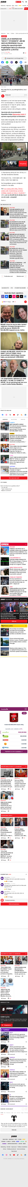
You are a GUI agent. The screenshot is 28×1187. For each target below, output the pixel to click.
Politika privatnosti (11, 1149)
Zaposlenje (14, 1151)
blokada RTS (5, 287)
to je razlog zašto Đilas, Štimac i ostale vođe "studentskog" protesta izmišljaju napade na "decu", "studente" (13, 191)
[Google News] (25, 296)
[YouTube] (17, 296)
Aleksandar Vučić (18, 114)
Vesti (8, 33)
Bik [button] (5, 1112)
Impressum (14, 1146)
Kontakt (8, 1146)
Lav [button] (15, 1112)
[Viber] (2, 296)
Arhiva (4, 1149)
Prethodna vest (8, 276)
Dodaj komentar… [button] (10, 900)
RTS (12, 287)
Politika (12, 33)
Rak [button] (12, 1112)
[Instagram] (14, 296)
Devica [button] (18, 1112)
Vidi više (14, 1130)
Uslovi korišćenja (21, 1149)
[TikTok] (21, 296)
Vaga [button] (22, 1112)
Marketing (3, 1146)
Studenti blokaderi (20, 287)
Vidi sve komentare (14, 904)
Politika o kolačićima (22, 1146)
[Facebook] (6, 296)
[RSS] (22, 415)
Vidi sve (14, 621)
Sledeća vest (20, 276)
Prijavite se (7, 1025)
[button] (24, 53)
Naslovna (3, 33)
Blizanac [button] (8, 1112)
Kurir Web (7, 52)
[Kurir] (3, 2)
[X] (10, 296)
